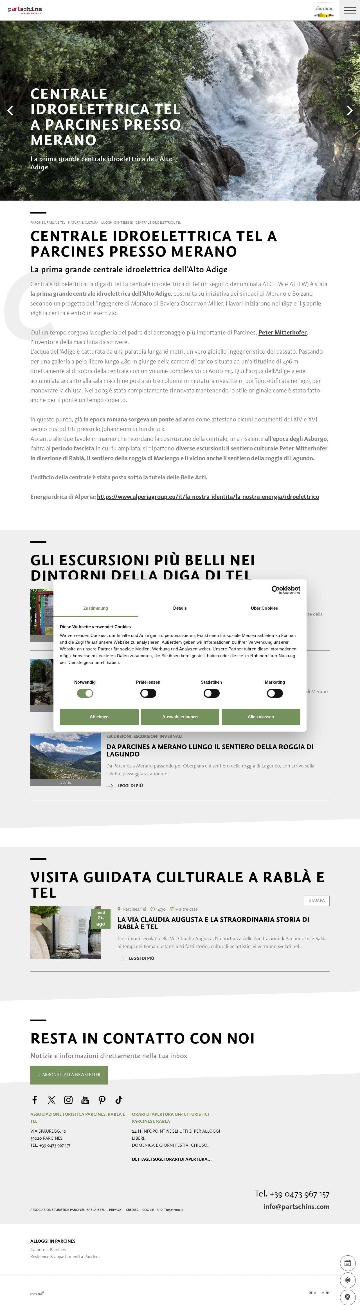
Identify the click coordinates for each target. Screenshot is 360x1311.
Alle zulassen (261, 716)
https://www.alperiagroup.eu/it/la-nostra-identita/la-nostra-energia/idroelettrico (208, 497)
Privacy (115, 1210)
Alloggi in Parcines (52, 1241)
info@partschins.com (297, 1207)
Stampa (317, 900)
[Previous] (11, 110)
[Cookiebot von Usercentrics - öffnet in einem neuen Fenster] (275, 590)
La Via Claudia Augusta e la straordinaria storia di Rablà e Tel (213, 923)
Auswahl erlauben (180, 716)
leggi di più (130, 786)
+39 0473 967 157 (54, 1145)
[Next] (348, 110)
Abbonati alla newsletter (70, 1075)
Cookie (148, 1210)
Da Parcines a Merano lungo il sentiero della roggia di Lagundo (210, 750)
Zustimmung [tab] (95, 608)
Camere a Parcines (48, 1250)
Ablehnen (99, 716)
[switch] (148, 693)
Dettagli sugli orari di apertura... (172, 1159)
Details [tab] (180, 608)
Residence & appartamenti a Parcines (65, 1257)
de (310, 1293)
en (327, 1293)
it (319, 1293)
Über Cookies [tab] (264, 608)
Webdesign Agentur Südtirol (37, 1293)
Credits (132, 1210)
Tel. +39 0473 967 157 (292, 1194)
